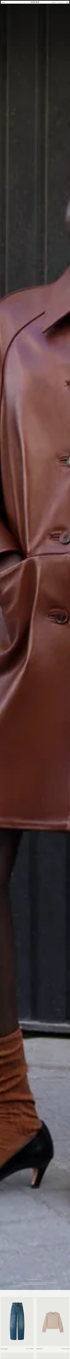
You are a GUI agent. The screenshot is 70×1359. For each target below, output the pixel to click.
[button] (3, 2)
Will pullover (39, 1348)
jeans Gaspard (4, 1348)
